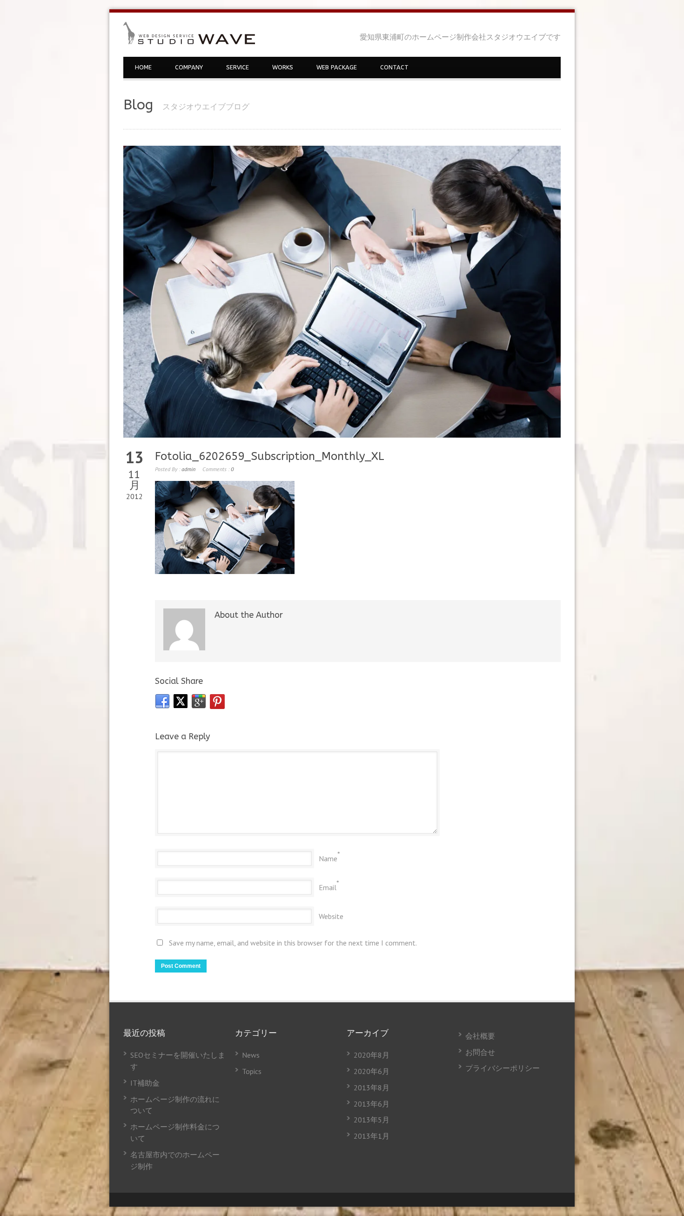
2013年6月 (371, 1103)
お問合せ (480, 1052)
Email (327, 887)
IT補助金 (145, 1083)
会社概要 (480, 1035)
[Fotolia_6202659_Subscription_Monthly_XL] (342, 292)
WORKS (282, 67)
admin (188, 469)
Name (328, 858)
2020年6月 (371, 1071)
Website (331, 916)
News (251, 1055)
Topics (252, 1071)
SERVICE (237, 67)
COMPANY (189, 67)
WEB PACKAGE (336, 67)
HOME (143, 67)
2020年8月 (371, 1055)
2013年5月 (371, 1119)
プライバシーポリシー (502, 1068)
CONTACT (394, 67)
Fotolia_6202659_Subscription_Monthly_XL (269, 456)
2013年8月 (371, 1087)
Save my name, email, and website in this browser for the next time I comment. (293, 942)
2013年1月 (371, 1136)
